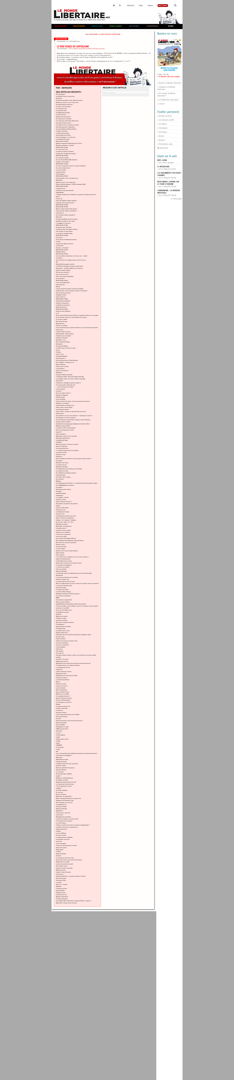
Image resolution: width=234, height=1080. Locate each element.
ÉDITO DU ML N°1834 (62, 254)
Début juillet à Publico (62, 141)
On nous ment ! (60, 636)
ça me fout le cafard (61, 319)
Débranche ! (59, 757)
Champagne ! (59, 495)
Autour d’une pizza (61, 847)
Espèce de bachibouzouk (63, 559)
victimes (58, 831)
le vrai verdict (60, 747)
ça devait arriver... (61, 172)
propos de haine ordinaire (63, 421)
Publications (130, 5)
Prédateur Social (60, 892)
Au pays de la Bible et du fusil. (64, 243)
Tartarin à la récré (61, 499)
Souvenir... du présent (62, 248)
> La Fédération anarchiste (168, 100)
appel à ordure (60, 552)
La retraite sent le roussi (63, 630)
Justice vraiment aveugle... (63, 270)
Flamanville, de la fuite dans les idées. (67, 675)
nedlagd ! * (59, 788)
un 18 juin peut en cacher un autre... (66, 348)
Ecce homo (59, 237)
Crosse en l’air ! (60, 514)
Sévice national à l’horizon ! (64, 501)
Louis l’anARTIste (61, 833)
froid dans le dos (61, 510)
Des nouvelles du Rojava (63, 342)
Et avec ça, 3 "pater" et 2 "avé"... (65, 522)
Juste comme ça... (61, 297)
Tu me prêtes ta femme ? (63, 696)
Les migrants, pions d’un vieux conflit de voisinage (70, 379)
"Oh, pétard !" (60, 651)
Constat (58, 241)
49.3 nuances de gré (61, 866)
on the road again (61, 843)
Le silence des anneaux (62, 133)
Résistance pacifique (62, 467)
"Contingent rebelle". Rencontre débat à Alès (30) (70, 376)
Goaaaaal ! (59, 491)
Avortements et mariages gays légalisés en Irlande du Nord (72, 424)
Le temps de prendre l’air (63, 706)
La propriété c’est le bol (62, 839)
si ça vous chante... (61, 170)
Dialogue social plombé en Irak (65, 800)
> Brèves (160, 136)
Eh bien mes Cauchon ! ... (63, 272)
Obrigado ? (59, 372)
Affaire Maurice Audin (62, 759)
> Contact (161, 104)
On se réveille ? (60, 278)
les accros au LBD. (61, 536)
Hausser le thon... (61, 544)
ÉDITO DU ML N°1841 (62, 225)
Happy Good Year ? (61, 673)
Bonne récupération (61, 690)
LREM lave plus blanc (62, 729)
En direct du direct (61, 546)
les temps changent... (62, 790)
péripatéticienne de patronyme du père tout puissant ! (71, 604)
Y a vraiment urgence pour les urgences (67, 450)
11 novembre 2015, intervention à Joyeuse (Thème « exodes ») (73, 900)
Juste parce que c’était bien (63, 227)
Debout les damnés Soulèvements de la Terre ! (69, 143)
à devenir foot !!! (60, 188)
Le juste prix (59, 710)
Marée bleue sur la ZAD (62, 862)
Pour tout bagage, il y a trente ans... (66, 137)
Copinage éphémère (61, 356)
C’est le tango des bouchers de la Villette (67, 714)
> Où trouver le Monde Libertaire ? (166, 94)
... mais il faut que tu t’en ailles (64, 387)
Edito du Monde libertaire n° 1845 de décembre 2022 (70, 184)
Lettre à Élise (59, 245)
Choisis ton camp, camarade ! (64, 868)
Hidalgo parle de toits (62, 661)
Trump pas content (61, 806)
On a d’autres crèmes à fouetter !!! (65, 215)
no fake (58, 749)
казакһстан (59, 669)
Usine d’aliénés (60, 890)
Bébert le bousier (61, 870)
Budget (58, 704)
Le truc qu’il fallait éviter (63, 282)
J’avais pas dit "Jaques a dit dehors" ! (66, 211)
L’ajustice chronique (61, 131)
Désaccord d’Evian (61, 307)
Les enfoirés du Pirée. (62, 471)
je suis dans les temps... (63, 157)
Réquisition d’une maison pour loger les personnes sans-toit (73, 663)
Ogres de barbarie (61, 853)
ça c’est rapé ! (60, 772)
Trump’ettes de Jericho (62, 409)
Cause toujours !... (61, 358)
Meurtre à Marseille (61, 571)
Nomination (59, 344)
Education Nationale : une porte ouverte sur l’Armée (70, 876)
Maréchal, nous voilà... (62, 462)
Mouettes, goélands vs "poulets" (65, 145)
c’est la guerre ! (60, 368)
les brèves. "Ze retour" (62, 659)
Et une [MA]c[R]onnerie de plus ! (65, 485)
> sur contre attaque (165, 161)
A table (58, 737)
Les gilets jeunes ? (61, 528)
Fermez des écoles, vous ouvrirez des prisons (69, 860)
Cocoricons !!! (60, 213)
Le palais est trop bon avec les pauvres (67, 763)
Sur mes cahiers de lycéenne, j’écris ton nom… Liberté (71, 256)
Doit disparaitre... (61, 94)
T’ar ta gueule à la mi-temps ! (64, 821)
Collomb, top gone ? (62, 677)
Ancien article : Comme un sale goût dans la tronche (71, 411)
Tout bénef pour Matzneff (63, 301)
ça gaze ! (58, 776)
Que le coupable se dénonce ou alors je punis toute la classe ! (73, 458)
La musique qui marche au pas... (65, 784)
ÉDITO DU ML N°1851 (62, 147)
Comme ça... (59, 198)
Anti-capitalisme (91, 34)
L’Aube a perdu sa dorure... (63, 331)
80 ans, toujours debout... (63, 602)
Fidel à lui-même (60, 638)
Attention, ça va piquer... (63, 403)
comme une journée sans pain (64, 864)
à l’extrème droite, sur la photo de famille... (68, 665)
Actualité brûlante (61, 493)
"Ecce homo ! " (60, 874)
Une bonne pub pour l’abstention (65, 127)
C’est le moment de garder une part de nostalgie (69, 288)
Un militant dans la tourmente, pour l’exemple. (69, 469)
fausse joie (59, 731)
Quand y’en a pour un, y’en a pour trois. (67, 102)
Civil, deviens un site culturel (64, 231)
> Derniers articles (164, 116)
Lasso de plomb (60, 688)
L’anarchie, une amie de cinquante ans (67, 827)
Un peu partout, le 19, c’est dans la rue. (67, 178)
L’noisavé (58, 882)
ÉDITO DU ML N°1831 (62, 280)
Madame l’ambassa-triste (63, 426)
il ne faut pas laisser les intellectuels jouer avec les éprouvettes (74, 573)
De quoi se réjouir (61, 794)
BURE (57, 598)
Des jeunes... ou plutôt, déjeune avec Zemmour (69, 268)
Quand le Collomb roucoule (64, 698)
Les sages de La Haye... (62, 589)
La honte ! (59, 391)
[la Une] (114, 5)
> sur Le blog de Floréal (168, 184)
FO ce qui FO (59, 653)
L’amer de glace (60, 389)
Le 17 (57, 313)
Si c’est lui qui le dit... (62, 149)
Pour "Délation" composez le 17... (65, 362)
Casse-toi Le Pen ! (61, 765)
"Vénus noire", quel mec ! (63, 812)
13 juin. (58, 350)
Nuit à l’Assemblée (61, 722)
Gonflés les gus (60, 397)
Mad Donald (59, 575)
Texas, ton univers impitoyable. (65, 276)
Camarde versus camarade (63, 335)
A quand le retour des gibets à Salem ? (67, 229)
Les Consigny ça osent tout (63, 702)
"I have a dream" (60, 548)
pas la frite (59, 841)
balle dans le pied (61, 683)
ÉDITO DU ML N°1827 (62, 309)
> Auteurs (161, 140)
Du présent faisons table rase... (64, 104)
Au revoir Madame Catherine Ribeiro (66, 129)
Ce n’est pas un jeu (61, 108)
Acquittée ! (59, 442)
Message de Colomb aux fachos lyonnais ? (68, 593)
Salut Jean (59, 98)
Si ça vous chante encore (63, 168)
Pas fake (58, 718)
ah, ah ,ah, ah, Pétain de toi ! (64, 610)
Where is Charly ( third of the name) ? (66, 209)
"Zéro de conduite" (61, 569)
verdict (58, 743)
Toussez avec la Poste (62, 366)
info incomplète (60, 724)
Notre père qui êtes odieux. (63, 489)
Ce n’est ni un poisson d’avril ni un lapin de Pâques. (71, 166)
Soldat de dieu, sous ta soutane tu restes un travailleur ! (72, 290)
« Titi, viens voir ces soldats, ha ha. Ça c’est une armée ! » (72, 557)
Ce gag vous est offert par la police (66, 153)
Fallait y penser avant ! (62, 739)
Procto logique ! (60, 174)
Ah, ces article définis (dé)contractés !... (67, 159)
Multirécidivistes (60, 252)
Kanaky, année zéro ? (62, 632)
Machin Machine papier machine (65, 264)
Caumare (58, 855)
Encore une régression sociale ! (65, 430)
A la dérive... (59, 258)
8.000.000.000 (59, 192)
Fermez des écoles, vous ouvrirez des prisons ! (69, 720)
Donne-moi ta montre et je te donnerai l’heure (69, 563)
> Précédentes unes (165, 144)
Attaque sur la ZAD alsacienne (64, 778)
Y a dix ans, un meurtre (62, 567)
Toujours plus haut (61, 829)
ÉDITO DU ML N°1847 (62, 176)
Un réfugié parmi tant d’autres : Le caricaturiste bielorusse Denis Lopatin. (77, 483)
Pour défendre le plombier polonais (66, 473)
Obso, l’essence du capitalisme (65, 518)
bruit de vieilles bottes (62, 507)
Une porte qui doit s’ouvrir (63, 123)
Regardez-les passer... (62, 524)
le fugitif (58, 851)
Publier (141, 5)
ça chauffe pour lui (61, 804)
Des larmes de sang (61, 321)
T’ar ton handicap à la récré (63, 786)
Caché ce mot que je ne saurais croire (66, 641)
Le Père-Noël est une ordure (64, 561)
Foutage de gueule (61, 761)
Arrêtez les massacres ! (62, 303)
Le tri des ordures (61, 823)
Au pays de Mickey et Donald (64, 374)
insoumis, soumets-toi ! (62, 645)
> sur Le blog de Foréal (166, 167)
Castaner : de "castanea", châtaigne (66, 520)
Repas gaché (59, 849)
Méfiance (58, 481)
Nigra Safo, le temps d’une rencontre (66, 436)
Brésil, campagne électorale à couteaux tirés (68, 798)
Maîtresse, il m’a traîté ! (62, 694)
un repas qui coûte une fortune (64, 151)
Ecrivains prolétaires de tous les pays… (67, 219)
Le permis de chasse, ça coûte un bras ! (67, 819)
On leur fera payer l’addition (64, 774)
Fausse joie (59, 649)
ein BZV (58, 741)
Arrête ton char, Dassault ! (63, 311)
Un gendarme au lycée (62, 612)
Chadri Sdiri (59, 381)
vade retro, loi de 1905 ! (62, 608)
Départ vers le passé (61, 616)
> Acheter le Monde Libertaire (169, 83)
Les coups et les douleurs (63, 596)
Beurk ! (58, 681)
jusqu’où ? (59, 432)
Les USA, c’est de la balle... (63, 106)
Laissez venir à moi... (62, 686)
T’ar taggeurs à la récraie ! (63, 223)
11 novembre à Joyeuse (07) (64, 600)
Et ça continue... (60, 555)
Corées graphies (60, 735)
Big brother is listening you (63, 526)
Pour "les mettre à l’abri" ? (63, 393)
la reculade (59, 460)
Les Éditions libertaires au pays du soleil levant (69, 266)
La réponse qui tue (61, 464)
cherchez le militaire (61, 620)
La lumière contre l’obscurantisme (65, 428)
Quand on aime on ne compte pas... (66, 182)
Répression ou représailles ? (64, 796)
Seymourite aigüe (61, 587)
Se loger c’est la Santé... (63, 162)
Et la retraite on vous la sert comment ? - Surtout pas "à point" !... (74, 415)
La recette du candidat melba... (64, 233)
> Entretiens (162, 132)
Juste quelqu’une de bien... (63, 135)
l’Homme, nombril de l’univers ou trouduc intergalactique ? (73, 825)
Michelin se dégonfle (62, 395)
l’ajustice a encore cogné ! (63, 530)
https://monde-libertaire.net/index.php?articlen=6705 (86, 48)
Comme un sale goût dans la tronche (66, 845)
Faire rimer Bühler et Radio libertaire (66, 200)
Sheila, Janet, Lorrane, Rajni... (64, 407)
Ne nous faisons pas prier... (63, 293)
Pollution (58, 352)
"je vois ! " (59, 733)
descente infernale (61, 769)
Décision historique (61, 808)
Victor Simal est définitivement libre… (67, 239)
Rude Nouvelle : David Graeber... (65, 333)
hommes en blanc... (61, 712)
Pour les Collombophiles (63, 700)
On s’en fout (59, 792)
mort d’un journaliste (62, 643)
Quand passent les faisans (63, 626)
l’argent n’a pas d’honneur (63, 872)
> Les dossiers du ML (165, 120)
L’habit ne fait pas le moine (63, 671)
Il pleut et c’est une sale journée (65, 202)
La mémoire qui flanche (62, 679)
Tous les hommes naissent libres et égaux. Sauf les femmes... (73, 419)
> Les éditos (162, 124)
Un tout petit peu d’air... (62, 448)
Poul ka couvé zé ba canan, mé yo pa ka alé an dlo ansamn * (73, 401)
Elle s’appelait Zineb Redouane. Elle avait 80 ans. (70, 540)
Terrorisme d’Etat (61, 880)
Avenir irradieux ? (61, 434)
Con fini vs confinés (61, 325)
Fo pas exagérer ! (61, 647)
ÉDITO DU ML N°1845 (62, 186)
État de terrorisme (61, 878)
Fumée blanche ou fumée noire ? (65, 405)
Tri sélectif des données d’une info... (66, 516)
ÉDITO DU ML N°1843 (62, 206)
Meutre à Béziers (60, 364)
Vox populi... (59, 487)
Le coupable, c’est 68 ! (62, 497)
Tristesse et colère (61, 618)
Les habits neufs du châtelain (64, 837)
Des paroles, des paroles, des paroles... (67, 503)
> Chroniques (162, 128)
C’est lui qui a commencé (63, 534)
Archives (170, 26)
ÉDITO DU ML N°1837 (62, 250)
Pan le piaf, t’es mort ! (62, 274)
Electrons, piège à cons (62, 579)
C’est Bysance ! (60, 624)
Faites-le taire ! (60, 413)
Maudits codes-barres (62, 896)
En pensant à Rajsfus (62, 346)
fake (57, 751)
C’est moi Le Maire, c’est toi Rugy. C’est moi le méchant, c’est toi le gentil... (77, 606)
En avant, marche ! (61, 835)
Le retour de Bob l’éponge (63, 591)
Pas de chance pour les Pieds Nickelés (67, 360)
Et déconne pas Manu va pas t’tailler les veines (69, 100)
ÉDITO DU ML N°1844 (62, 204)
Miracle (58, 286)
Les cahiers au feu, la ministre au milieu (67, 125)
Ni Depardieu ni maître (62, 727)
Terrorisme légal (60, 475)
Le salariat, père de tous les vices (65, 581)
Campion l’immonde (62, 708)
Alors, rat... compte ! (62, 884)
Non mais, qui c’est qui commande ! (66, 542)
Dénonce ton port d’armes (63, 116)
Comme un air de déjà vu (63, 532)
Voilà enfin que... (61, 284)
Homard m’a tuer (60, 454)
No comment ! (60, 479)
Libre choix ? (59, 815)
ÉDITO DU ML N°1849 (62, 164)
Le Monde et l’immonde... (63, 305)
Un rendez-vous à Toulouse (63, 119)
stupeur (58, 505)
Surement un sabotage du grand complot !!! (68, 383)
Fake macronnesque (61, 716)
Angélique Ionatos (61, 295)
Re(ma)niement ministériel (63, 817)
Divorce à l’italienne (61, 446)
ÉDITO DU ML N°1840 (62, 235)
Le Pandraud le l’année (62, 512)
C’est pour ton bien (61, 452)
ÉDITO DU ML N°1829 (62, 299)
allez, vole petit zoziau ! (62, 692)
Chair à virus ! (60, 354)
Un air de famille (60, 399)
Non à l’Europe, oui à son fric (64, 802)
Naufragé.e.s (59, 810)
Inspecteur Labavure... (62, 337)
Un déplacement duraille (63, 112)
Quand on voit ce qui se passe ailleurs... (67, 550)
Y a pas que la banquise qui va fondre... (67, 577)
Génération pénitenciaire (63, 438)
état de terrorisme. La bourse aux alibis (67, 444)
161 (57, 262)
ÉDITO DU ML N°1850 (62, 155)
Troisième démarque (62, 898)
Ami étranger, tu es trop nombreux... (66, 417)
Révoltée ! (59, 886)
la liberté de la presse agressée (64, 190)
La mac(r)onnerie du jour (63, 667)
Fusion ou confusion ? (62, 370)
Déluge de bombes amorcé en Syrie (66, 782)
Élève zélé (59, 217)
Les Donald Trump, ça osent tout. (65, 96)
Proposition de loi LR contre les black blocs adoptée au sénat (73, 634)
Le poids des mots (61, 110)
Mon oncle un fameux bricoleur (65, 622)
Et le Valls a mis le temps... (63, 477)
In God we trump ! (61, 114)
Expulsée (58, 614)
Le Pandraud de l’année (62, 139)
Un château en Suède (62, 780)
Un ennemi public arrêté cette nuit (65, 385)
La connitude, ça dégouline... (64, 565)
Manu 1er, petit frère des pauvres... (66, 767)
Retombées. (59, 180)
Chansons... (59, 456)
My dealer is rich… (61, 340)
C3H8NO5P (59, 745)
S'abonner (150, 5)
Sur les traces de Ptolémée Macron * (66, 538)
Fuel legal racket (60, 628)
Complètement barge (62, 440)
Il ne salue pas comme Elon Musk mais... (67, 121)
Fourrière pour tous (61, 894)
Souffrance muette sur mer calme (65, 221)
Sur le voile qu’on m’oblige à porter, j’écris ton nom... (71, 260)
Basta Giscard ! (60, 323)
